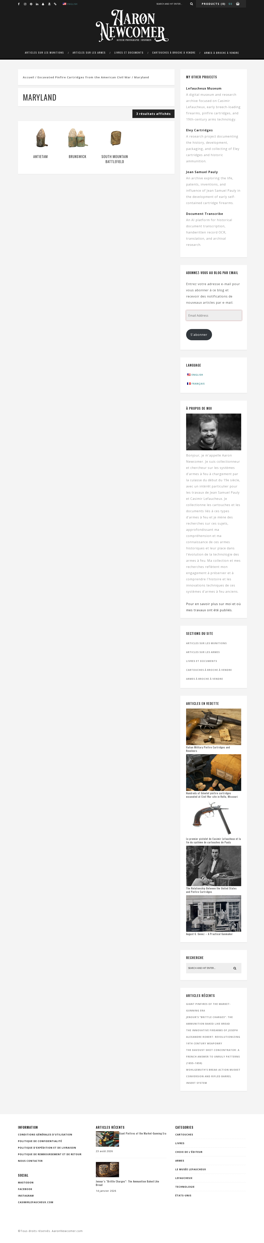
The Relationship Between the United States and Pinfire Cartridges (211, 890)
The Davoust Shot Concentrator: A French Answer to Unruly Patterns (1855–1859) (213, 1056)
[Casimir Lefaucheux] (45, 4)
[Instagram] (27, 4)
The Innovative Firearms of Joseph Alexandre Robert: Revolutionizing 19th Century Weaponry (213, 1037)
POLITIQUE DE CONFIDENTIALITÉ (40, 1141)
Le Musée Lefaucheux (190, 1169)
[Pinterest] (33, 4)
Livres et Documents (129, 52)
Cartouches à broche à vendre (174, 52)
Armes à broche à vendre (221, 52)
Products (211, 4)
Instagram (26, 1195)
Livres (179, 1143)
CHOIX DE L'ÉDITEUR (189, 1152)
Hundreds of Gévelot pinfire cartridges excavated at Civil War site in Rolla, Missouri (212, 794)
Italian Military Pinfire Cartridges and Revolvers (208, 748)
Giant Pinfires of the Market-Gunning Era (142, 1133)
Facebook (25, 1189)
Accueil (28, 77)
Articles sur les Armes (89, 52)
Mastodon (26, 1182)
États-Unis (183, 1195)
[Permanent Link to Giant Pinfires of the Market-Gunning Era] (107, 1145)
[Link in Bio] (57, 4)
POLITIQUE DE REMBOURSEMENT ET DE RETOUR (50, 1154)
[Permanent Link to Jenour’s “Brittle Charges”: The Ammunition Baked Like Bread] (107, 1176)
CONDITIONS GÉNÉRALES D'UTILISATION (45, 1134)
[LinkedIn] (39, 4)
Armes (179, 1160)
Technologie (185, 1186)
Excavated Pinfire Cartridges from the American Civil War (84, 77)
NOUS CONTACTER (30, 1161)
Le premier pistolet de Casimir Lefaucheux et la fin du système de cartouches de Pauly (213, 840)
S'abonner (199, 335)
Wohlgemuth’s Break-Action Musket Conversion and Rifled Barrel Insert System (213, 1076)
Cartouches (184, 1134)
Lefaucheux (183, 1178)
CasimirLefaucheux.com (35, 1202)
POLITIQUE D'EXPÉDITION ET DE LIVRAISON (47, 1147)
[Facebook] (21, 4)
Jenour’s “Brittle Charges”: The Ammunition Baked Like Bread (127, 1183)
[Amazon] (51, 4)
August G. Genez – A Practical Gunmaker (209, 934)
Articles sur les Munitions (44, 52)
